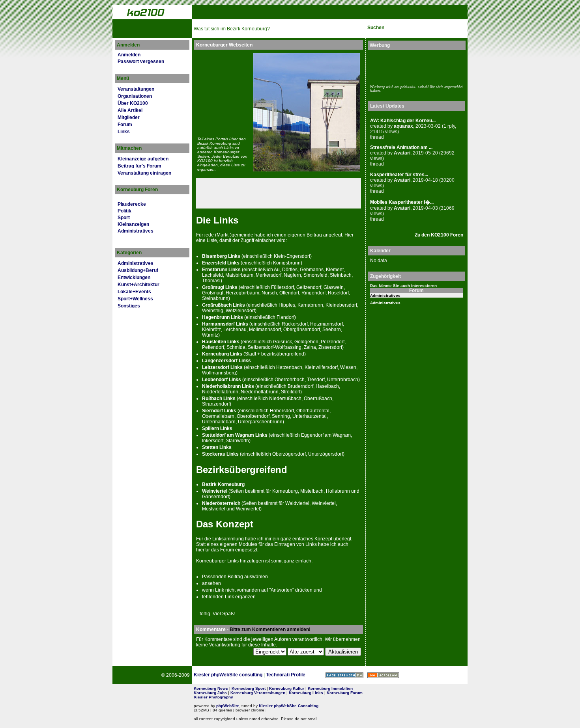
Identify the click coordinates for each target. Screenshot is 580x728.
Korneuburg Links (306, 693)
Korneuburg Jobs (210, 693)
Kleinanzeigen (133, 224)
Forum (125, 124)
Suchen (375, 27)
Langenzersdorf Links (226, 360)
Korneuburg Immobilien (330, 688)
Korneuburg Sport (249, 688)
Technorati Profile (285, 675)
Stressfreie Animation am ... (401, 147)
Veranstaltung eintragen (144, 173)
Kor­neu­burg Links (222, 354)
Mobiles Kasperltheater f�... (402, 202)
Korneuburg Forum (345, 693)
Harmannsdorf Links (225, 324)
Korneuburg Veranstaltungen (257, 693)
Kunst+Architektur (138, 284)
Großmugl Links (220, 287)
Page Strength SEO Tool (344, 675)
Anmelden (129, 55)
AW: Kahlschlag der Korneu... (403, 120)
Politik (124, 211)
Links (124, 131)
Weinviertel (214, 491)
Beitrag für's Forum (139, 166)
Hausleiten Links (220, 341)
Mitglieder (129, 117)
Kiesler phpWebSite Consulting (288, 706)
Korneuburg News (211, 688)
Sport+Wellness (135, 299)
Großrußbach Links (223, 305)
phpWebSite (227, 706)
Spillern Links (217, 428)
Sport (124, 217)
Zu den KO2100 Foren (439, 235)
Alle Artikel (130, 110)
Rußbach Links (219, 398)
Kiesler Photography (213, 697)
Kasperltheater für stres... (399, 174)
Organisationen (135, 96)
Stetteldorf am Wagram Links (235, 435)
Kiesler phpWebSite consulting (228, 675)
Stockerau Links (220, 454)
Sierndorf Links (219, 410)
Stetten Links (217, 447)
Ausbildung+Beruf (138, 270)
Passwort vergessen (141, 61)
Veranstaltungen (136, 89)
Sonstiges (129, 306)
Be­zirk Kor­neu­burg (223, 484)
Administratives (135, 231)
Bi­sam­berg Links (221, 256)
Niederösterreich (221, 503)
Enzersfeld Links (220, 263)
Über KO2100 (133, 103)
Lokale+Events (134, 291)
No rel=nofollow (383, 675)
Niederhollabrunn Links (228, 386)
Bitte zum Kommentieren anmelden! (270, 629)
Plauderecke (132, 204)
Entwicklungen (134, 277)
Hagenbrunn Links (222, 317)
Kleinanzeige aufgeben (143, 159)
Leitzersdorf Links (222, 367)
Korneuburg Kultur (286, 688)
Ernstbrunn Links (221, 269)
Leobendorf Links (221, 379)
